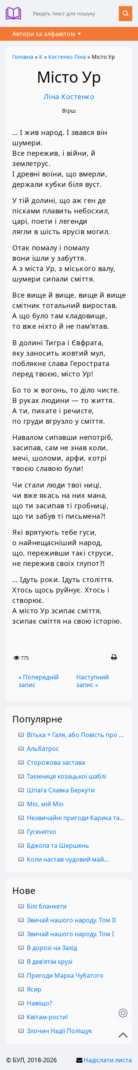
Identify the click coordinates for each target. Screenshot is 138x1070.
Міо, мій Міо (45, 804)
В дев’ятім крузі (49, 961)
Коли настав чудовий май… (68, 859)
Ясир (34, 989)
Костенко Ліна (67, 56)
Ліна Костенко (69, 96)
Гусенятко (41, 831)
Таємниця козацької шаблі (66, 776)
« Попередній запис (38, 681)
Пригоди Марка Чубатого (65, 975)
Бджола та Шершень (58, 845)
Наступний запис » (92, 681)
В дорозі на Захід (52, 948)
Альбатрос (43, 748)
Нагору (123, 1035)
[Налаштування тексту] (123, 1013)
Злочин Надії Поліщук (59, 1031)
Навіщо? (39, 1003)
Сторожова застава (56, 762)
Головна (22, 56)
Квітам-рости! (47, 1017)
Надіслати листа (108, 1060)
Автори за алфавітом (43, 34)
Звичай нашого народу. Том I (70, 934)
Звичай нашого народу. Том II (71, 920)
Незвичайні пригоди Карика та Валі (80, 818)
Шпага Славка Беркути (61, 790)
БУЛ (16, 13)
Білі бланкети (47, 906)
